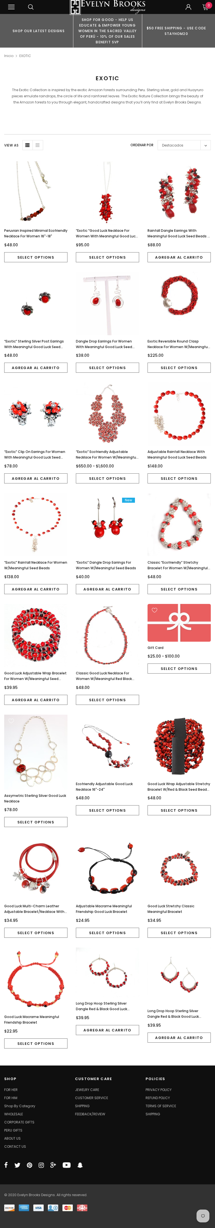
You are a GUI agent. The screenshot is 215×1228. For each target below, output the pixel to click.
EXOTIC (25, 55)
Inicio (8, 55)
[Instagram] (41, 1165)
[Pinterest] (29, 1165)
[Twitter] (17, 1165)
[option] (38, 30)
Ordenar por (141, 145)
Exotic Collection (33, 90)
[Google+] (53, 1165)
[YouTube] (66, 1165)
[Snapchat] (80, 1165)
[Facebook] (6, 1165)
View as (11, 145)
